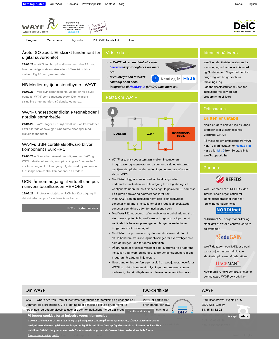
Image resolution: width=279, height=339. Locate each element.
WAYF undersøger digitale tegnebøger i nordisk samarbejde (60, 114)
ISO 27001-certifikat (106, 40)
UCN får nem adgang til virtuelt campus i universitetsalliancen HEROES (60, 184)
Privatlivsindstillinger (140, 311)
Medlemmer (54, 40)
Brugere (31, 40)
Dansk (239, 4)
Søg (121, 4)
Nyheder (77, 40)
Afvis (244, 316)
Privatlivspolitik (91, 4)
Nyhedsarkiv (87, 208)
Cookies (72, 4)
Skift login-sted (34, 4)
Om (131, 40)
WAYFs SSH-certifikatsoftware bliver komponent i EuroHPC (57, 147)
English (252, 4)
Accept (232, 316)
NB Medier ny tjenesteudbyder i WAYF (59, 84)
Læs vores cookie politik (43, 335)
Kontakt (110, 4)
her (112, 72)
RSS (70, 208)
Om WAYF (56, 4)
